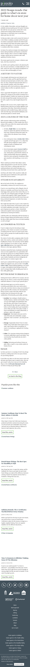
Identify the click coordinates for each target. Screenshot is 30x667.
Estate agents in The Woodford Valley (15, 643)
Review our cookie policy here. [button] (7, 661)
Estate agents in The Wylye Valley (15, 645)
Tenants (15, 620)
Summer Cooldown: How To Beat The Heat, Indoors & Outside (14, 414)
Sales (13, 23)
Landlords (3, 23)
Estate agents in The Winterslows (15, 640)
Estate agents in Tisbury (15, 648)
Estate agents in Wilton (15, 650)
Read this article (7, 432)
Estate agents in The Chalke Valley (15, 638)
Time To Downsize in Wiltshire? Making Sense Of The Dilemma (14, 559)
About (15, 623)
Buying (15, 610)
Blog (15, 625)
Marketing (15, 615)
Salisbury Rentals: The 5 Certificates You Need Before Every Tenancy (13, 511)
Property (8, 23)
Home (15, 605)
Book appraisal (15, 607)
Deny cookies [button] (10, 664)
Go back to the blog (15, 376)
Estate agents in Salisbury (15, 635)
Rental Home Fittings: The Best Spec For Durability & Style (14, 462)
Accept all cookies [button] (19, 664)
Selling (15, 612)
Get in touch (15, 628)
